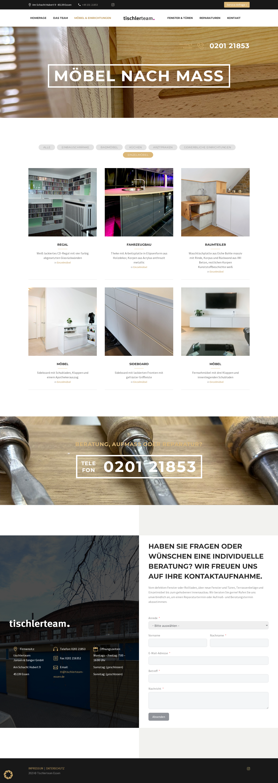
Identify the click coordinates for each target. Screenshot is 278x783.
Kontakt (234, 18)
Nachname (217, 635)
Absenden (158, 717)
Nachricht (154, 688)
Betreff (153, 671)
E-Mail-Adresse (158, 653)
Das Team (60, 18)
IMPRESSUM (35, 768)
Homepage (38, 18)
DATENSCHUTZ (55, 768)
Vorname (154, 635)
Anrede (153, 618)
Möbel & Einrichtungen (92, 18)
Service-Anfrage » (237, 4)
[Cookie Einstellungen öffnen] (8, 778)
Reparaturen (210, 18)
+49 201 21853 (90, 4)
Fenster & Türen (180, 18)
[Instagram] (113, 4)
